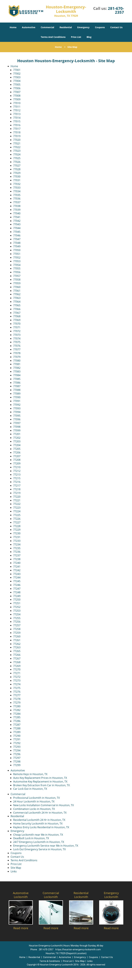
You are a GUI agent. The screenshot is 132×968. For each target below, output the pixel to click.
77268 (16, 662)
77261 (16, 640)
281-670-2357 (116, 10)
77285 (16, 717)
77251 (16, 603)
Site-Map (80, 961)
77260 (16, 636)
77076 (16, 346)
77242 (16, 570)
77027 (16, 165)
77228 (16, 526)
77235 (16, 548)
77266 (16, 655)
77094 (16, 412)
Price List (76, 36)
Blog (89, 36)
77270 (16, 669)
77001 (16, 70)
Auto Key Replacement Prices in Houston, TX (40, 778)
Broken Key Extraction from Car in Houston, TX (41, 785)
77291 (16, 739)
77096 (16, 419)
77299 (16, 765)
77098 (16, 427)
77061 (16, 290)
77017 (16, 128)
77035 (16, 195)
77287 (16, 724)
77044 (16, 228)
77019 (16, 136)
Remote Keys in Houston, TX (30, 774)
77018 (16, 132)
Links (14, 871)
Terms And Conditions (53, 36)
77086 (16, 382)
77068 (16, 316)
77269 (16, 666)
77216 (16, 482)
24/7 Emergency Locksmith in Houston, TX (38, 842)
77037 (16, 202)
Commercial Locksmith (51, 895)
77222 (16, 504)
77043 (16, 224)
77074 (16, 338)
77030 (16, 176)
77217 (16, 485)
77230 (16, 533)
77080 (16, 360)
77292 (16, 743)
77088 (16, 390)
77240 (16, 563)
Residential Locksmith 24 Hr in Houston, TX (39, 820)
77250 (16, 599)
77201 (16, 434)
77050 (16, 250)
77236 (16, 551)
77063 (16, 298)
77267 (16, 658)
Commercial (47, 27)
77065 (16, 305)
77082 (16, 368)
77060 (16, 287)
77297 (16, 758)
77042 (16, 221)
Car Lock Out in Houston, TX (30, 789)
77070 (16, 323)
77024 (16, 154)
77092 (16, 404)
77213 (16, 474)
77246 (16, 585)
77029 (16, 173)
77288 (16, 728)
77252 (16, 607)
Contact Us (116, 27)
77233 (16, 541)
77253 (16, 610)
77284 (16, 713)
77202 (16, 437)
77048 (16, 243)
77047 (16, 239)
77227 (16, 522)
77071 (16, 327)
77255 (16, 618)
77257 (16, 625)
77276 (16, 691)
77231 (16, 537)
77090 (16, 397)
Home (13, 27)
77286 (16, 721)
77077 (16, 349)
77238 (16, 559)
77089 (16, 393)
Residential (66, 27)
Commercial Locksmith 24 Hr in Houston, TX (39, 812)
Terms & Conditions (49, 961)
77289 (16, 732)
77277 (16, 695)
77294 (16, 750)
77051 (16, 254)
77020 (16, 140)
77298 (16, 761)
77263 (16, 647)
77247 (16, 588)
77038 (16, 206)
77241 (16, 566)
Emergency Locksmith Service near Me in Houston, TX (45, 845)
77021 (16, 143)
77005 (16, 84)
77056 (16, 272)
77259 (16, 632)
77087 (16, 386)
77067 (16, 313)
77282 (16, 710)
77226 (16, 518)
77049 (16, 246)
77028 (16, 169)
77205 (16, 449)
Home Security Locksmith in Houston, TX (37, 823)
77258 (16, 629)
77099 (16, 430)
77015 (16, 121)
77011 (16, 106)
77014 (16, 117)
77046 (16, 235)
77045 (16, 232)
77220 (16, 496)
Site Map (16, 867)
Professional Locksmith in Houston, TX (36, 798)
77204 (16, 445)
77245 (16, 581)
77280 (16, 706)
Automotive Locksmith (20, 895)
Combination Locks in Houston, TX (34, 809)
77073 (16, 335)
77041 (16, 217)
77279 (16, 702)
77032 (16, 184)
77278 (16, 699)
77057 (16, 276)
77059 (16, 283)
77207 (16, 456)
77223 (16, 507)
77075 (16, 342)
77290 (16, 736)
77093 (16, 408)
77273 (16, 680)
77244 (16, 577)
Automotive (28, 27)
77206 (16, 452)
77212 (16, 471)
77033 (16, 187)
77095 (16, 415)
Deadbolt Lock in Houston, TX (31, 838)
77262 (16, 644)
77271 (16, 673)
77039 (16, 209)
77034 (16, 191)
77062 (16, 294)
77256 (16, 621)
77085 (16, 379)
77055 (16, 268)
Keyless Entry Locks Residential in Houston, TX (41, 827)
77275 (16, 688)
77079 (16, 357)
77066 (16, 309)
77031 (16, 180)
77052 (16, 257)
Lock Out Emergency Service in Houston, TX (39, 849)
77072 (16, 331)
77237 (16, 555)
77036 (16, 198)
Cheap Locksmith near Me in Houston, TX (38, 834)
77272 (16, 677)
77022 (16, 147)
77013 (16, 114)
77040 (16, 213)
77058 (16, 279)
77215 (16, 478)
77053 (16, 261)
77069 (16, 320)
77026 (16, 162)
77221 (16, 500)
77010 (16, 103)
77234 (16, 544)
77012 (16, 110)
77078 (16, 353)
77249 (16, 596)
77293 (16, 747)
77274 (16, 684)
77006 (16, 88)
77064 (16, 301)
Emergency (83, 27)
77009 (16, 99)
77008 (16, 95)
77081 (16, 364)
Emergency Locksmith (111, 895)
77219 (16, 493)
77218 (16, 489)
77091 (16, 401)
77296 (16, 754)
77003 (16, 77)
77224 (16, 511)
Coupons (100, 27)
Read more (20, 928)
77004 (16, 81)
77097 (16, 423)
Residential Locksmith (81, 895)
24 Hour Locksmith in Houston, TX (33, 801)
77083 (16, 371)
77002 (16, 73)
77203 (16, 441)
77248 (16, 592)
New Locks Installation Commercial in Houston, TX (43, 805)
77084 (16, 375)
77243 (16, 574)
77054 (16, 265)
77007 (16, 92)
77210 (16, 467)
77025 (16, 158)
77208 (16, 460)
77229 (16, 529)
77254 (16, 614)
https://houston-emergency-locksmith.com (78, 949)
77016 (16, 125)
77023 (16, 151)
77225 (16, 515)
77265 (16, 651)
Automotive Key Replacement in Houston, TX (40, 781)
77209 (16, 463)
